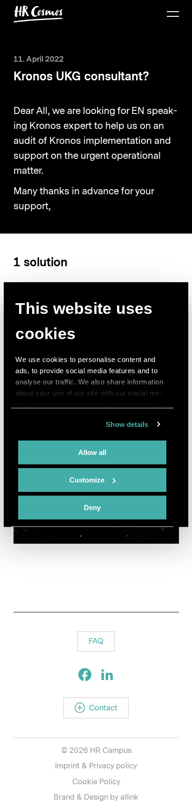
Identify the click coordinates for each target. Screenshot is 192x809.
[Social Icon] (84, 674)
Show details (127, 424)
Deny (92, 507)
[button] (96, 642)
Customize (86, 480)
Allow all (92, 452)
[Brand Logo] (38, 14)
